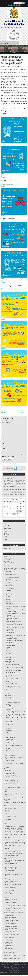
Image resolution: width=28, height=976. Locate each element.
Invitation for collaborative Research (13, 828)
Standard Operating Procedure (13, 686)
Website (3, 448)
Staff (7, 598)
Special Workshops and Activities (14, 705)
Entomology (9, 655)
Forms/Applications (9, 882)
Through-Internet (10, 870)
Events (5, 536)
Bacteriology (9, 605)
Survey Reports (10, 724)
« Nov (4, 516)
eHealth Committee (10, 672)
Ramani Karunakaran (10, 943)
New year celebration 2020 (11, 863)
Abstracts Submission (11, 783)
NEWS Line (7, 839)
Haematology (8, 662)
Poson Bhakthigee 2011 (10, 779)
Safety (7, 681)
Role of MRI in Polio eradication (12, 845)
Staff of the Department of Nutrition (12, 914)
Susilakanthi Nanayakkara (11, 950)
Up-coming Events (9, 786)
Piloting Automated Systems (10, 530)
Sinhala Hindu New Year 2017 (12, 865)
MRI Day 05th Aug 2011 (10, 775)
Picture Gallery (7, 528)
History (9, 647)
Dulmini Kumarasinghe (10, 923)
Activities (6, 556)
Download (3, 114)
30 (14, 514)
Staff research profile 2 (9, 952)
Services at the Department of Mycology (15, 714)
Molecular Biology (9, 708)
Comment (3, 425)
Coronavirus (7, 566)
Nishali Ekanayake (9, 937)
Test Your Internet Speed (10, 954)
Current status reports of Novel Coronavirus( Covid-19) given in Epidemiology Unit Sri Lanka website (14, 570)
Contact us (8, 579)
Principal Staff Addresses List (12, 562)
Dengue (8, 582)
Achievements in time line (12, 665)
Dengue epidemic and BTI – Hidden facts (14, 826)
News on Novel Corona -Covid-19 (12, 855)
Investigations (9, 591)
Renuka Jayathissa (9, 945)
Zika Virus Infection (10, 601)
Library (5, 539)
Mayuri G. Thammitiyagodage (12, 934)
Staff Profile (9, 698)
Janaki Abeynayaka (9, 929)
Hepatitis (8, 587)
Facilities (7, 811)
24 (17, 511)
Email (2, 443)
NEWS (5, 533)
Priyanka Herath (9, 940)
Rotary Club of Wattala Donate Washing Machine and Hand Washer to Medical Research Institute (14, 489)
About (7, 576)
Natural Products (9, 721)
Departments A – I (9, 603)
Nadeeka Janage (9, 936)
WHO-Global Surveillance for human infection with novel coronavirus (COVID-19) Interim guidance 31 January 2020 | (14, 957)
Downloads (6, 538)
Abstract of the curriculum (12, 758)
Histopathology (8, 691)
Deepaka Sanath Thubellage (12, 920)
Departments (7, 525)
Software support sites (11, 683)
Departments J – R (9, 659)
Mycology (7, 709)
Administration (8, 807)
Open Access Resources (12, 676)
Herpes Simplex (10, 588)
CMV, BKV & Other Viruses (12, 577)
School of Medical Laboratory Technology (15, 757)
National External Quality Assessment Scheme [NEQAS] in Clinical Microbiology (16, 627)
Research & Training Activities (13, 702)
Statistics (8, 599)
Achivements (8, 770)
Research (6, 527)
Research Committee (10, 890)
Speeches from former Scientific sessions (15, 850)
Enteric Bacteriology (12, 618)
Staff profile (9, 684)
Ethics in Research (9, 879)
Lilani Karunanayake (10, 931)
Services (6, 531)
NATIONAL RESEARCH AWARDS (13, 886)
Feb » (7, 516)
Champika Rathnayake (10, 917)
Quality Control (10, 634)
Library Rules (9, 673)
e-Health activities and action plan (14, 670)
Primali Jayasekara (9, 939)
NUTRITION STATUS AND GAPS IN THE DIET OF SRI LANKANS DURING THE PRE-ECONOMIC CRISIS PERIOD (14, 482)
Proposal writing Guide (10, 887)
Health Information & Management (13, 664)
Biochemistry (9, 642)
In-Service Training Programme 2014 (14, 772)
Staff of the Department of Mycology (14, 715)
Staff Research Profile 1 (9, 915)
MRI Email (6, 822)
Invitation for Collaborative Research (13, 884)
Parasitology (8, 726)
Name (2, 438)
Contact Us (6, 534)
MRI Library (9, 675)
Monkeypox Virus (8, 486)
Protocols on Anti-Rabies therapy (14, 745)
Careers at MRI (7, 559)
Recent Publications (9, 889)
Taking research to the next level (12, 851)
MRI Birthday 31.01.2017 (11, 773)
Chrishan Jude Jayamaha (11, 918)
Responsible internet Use (12, 680)
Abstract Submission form (12, 782)
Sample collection (10, 594)
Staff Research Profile (10, 818)
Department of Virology (10, 574)
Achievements (9, 739)
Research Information (11, 747)
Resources (7, 892)
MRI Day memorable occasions (13, 776)
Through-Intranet (10, 872)
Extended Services (9, 900)
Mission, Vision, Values (10, 816)
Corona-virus (7, 565)
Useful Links (8, 819)
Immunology (8, 695)
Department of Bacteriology (13, 616)
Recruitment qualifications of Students (15, 763)
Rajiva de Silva (8, 942)
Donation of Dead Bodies (11, 899)
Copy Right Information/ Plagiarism (14, 669)
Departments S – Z (9, 661)
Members (6, 796)
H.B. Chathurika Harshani (11, 926)
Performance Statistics (10, 902)
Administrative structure (10, 808)
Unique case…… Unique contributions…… (15, 853)
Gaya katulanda (9, 925)
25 (20, 511)
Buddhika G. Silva (8, 558)
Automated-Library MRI (10, 868)
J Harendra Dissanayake (11, 928)
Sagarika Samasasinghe (11, 947)
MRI (5, 523)
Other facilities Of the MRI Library (14, 678)
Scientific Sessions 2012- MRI (12, 780)
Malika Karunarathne (10, 932)
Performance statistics (9, 857)
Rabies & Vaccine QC (10, 737)
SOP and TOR (8, 893)
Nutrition (7, 722)
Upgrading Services (9, 904)
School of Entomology (10, 755)
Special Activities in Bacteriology (14, 640)
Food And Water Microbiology (14, 621)
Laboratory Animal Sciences (11, 701)
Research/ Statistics (12, 638)
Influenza (8, 590)
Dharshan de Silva (9, 921)
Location (7, 815)
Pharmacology (8, 730)
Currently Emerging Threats (12, 580)
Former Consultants (11, 585)
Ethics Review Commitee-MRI (12, 881)
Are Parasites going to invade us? (13, 825)
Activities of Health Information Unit (14, 667)
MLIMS (5, 800)
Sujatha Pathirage (9, 948)
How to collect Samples (11, 743)
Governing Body (10, 760)
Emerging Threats (10, 583)
